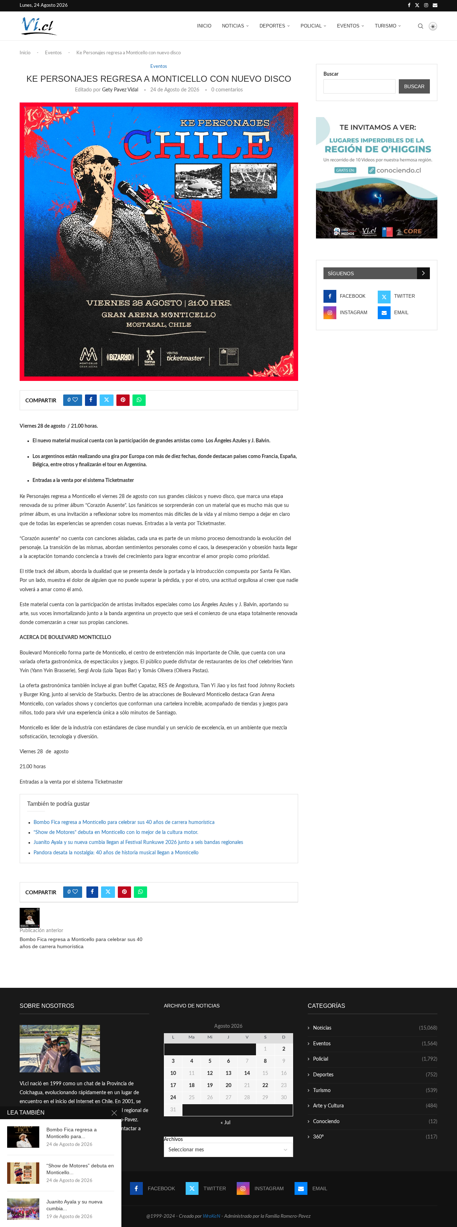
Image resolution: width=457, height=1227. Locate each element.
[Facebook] (409, 5)
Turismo (385, 26)
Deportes (272, 26)
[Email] (435, 5)
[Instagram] (426, 5)
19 (210, 1085)
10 (173, 1073)
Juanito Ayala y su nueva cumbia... (74, 1205)
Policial (311, 26)
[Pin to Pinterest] (123, 400)
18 (192, 1085)
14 (247, 1073)
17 (173, 1085)
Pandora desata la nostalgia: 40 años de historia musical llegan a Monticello (116, 852)
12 (210, 1073)
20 (228, 1085)
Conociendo (375, 1121)
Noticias (233, 26)
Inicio (204, 26)
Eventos (348, 26)
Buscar (330, 74)
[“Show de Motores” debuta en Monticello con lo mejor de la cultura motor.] (23, 1173)
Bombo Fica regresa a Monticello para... (71, 1133)
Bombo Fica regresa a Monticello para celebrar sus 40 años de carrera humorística (124, 822)
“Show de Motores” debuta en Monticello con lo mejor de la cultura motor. (116, 832)
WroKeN (211, 1216)
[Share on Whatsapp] (139, 400)
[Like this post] (75, 400)
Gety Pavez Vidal (120, 89)
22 (265, 1085)
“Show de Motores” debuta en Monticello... (80, 1169)
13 (228, 1073)
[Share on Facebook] (91, 400)
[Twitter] (417, 5)
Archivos (173, 1139)
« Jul (225, 1122)
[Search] (420, 26)
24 (173, 1097)
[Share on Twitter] (107, 400)
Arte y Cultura (375, 1105)
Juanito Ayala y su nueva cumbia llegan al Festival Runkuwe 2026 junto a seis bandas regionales (138, 842)
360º (375, 1137)
